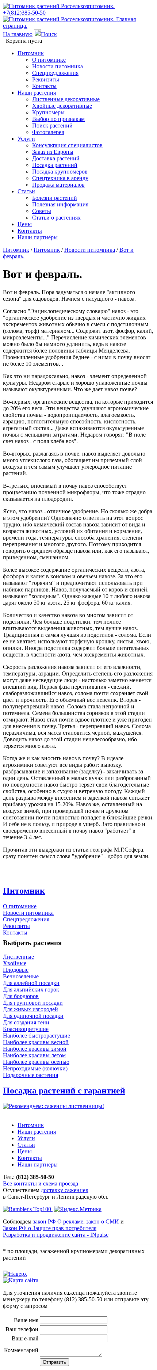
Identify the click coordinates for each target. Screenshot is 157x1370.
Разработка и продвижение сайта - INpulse (55, 1235)
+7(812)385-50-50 (24, 12)
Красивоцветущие (26, 1029)
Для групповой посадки (33, 1003)
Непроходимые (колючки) (35, 1068)
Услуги (26, 139)
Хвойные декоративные (62, 106)
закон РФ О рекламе (58, 1221)
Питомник (31, 53)
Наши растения (37, 93)
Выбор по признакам (58, 119)
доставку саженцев (64, 1190)
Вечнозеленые (21, 976)
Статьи (26, 191)
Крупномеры (48, 112)
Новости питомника (57, 66)
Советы (41, 211)
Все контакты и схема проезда (40, 1183)
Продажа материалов (58, 185)
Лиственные (18, 957)
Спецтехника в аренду (60, 178)
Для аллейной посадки (31, 983)
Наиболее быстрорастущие (36, 1035)
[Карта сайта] (20, 1280)
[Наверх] (15, 1274)
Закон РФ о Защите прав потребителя (49, 1228)
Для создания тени (26, 1022)
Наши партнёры (38, 237)
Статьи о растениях (56, 217)
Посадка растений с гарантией (64, 1090)
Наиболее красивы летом (34, 1055)
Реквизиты (45, 79)
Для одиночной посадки (33, 1016)
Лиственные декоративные (66, 99)
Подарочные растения (30, 1075)
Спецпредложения (55, 73)
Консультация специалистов (67, 145)
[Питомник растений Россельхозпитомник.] (59, 6)
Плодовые (15, 970)
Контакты (44, 86)
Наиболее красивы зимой (34, 1049)
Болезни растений (54, 198)
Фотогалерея (48, 132)
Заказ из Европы (52, 152)
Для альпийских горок (31, 989)
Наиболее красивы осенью (36, 1062)
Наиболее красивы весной (36, 1042)
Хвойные (14, 963)
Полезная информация (60, 204)
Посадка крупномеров (60, 171)
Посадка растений (54, 165)
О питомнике (49, 60)
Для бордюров (21, 996)
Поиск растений (52, 125)
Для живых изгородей (30, 1009)
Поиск (49, 34)
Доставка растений (56, 158)
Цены (25, 224)
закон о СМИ (102, 1221)
